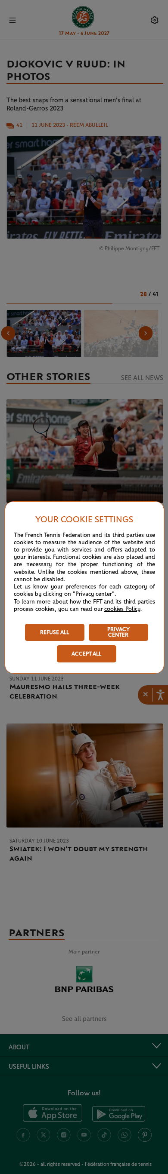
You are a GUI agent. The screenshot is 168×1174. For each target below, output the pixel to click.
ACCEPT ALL (86, 654)
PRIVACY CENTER (118, 632)
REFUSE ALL (54, 632)
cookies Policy (122, 609)
